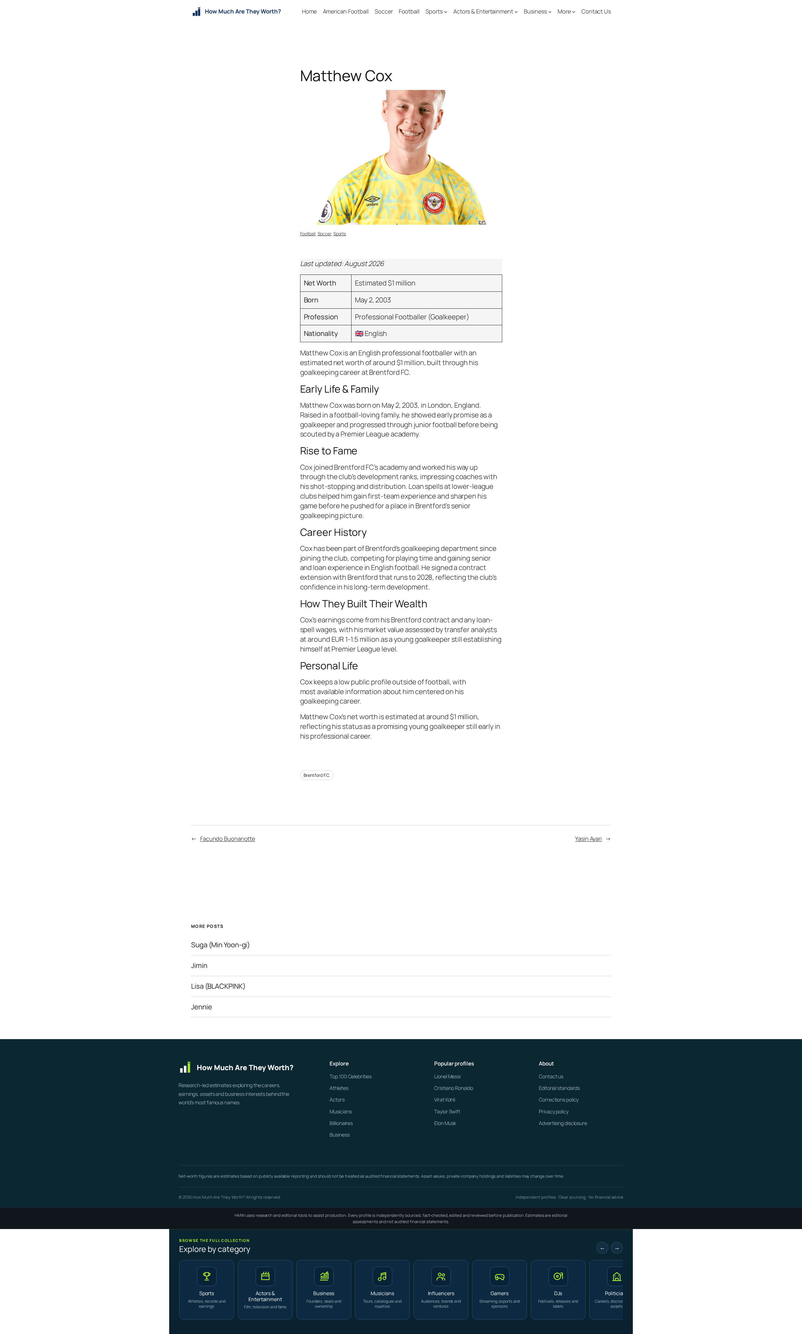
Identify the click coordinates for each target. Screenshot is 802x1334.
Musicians (341, 1111)
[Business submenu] (550, 11)
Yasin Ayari (588, 838)
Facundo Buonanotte (227, 838)
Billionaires (341, 1123)
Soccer (324, 234)
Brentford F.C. (317, 775)
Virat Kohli (444, 1099)
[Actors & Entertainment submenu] (516, 11)
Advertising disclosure (563, 1123)
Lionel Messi (447, 1076)
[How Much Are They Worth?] (244, 1067)
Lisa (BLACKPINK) (218, 986)
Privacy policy (554, 1111)
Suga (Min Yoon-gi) (220, 945)
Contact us (551, 1076)
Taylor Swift (447, 1111)
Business (339, 1134)
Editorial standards (559, 1088)
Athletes (339, 1088)
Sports (339, 234)
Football (307, 234)
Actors (337, 1099)
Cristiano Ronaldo (453, 1088)
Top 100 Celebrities (350, 1076)
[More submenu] (573, 11)
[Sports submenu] (445, 11)
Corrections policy (559, 1099)
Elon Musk (445, 1123)
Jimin (199, 966)
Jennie (201, 1007)
